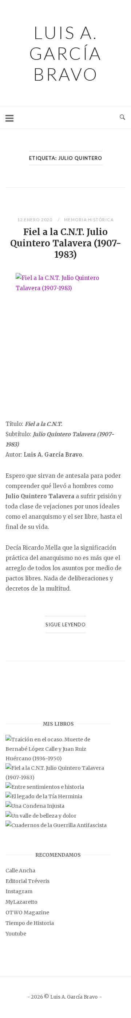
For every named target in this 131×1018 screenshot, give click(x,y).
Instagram (18, 891)
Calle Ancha (20, 870)
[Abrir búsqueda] (122, 117)
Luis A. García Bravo (65, 53)
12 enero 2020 (35, 219)
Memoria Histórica (89, 219)
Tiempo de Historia (29, 923)
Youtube (15, 933)
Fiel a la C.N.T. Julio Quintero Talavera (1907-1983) (65, 243)
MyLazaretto (21, 902)
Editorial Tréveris (27, 881)
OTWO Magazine (27, 912)
